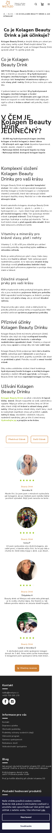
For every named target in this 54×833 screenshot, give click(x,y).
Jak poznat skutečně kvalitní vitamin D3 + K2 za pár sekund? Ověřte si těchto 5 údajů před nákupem (26, 767)
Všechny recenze (28, 668)
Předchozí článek (16, 439)
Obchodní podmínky (11, 729)
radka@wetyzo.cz (10, 692)
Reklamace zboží (10, 743)
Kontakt (5, 722)
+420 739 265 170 (10, 695)
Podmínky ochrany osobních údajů (18, 732)
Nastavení (26, 817)
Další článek (39, 439)
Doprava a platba (10, 725)
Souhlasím (26, 826)
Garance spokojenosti (12, 739)
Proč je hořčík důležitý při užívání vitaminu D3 (23, 779)
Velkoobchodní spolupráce (14, 746)
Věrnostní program (10, 736)
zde (43, 810)
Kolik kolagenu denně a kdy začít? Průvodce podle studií (15, 773)
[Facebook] (5, 701)
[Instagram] (12, 701)
